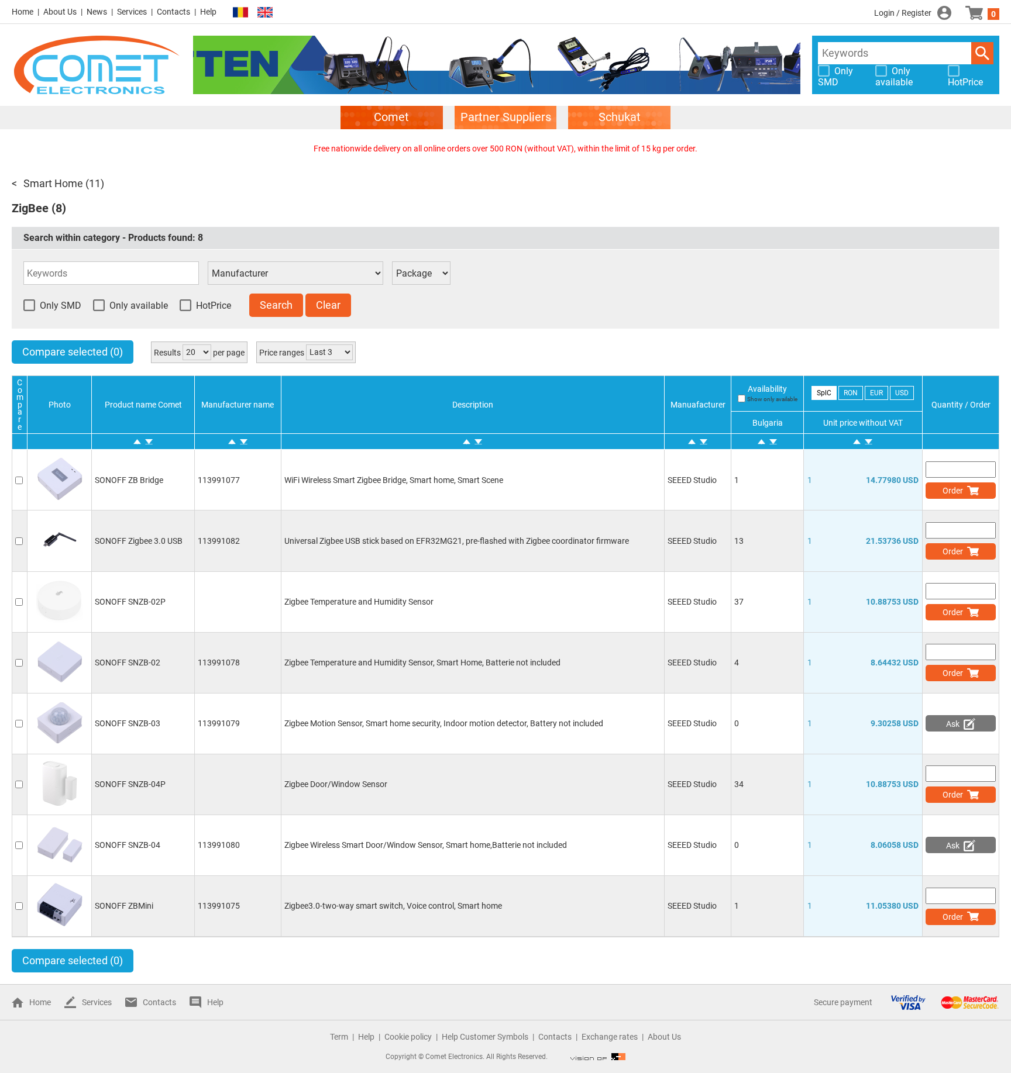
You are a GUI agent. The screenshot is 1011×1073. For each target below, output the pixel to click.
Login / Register (902, 13)
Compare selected (72, 352)
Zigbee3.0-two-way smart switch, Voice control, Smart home (393, 905)
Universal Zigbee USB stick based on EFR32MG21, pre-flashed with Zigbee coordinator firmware (456, 541)
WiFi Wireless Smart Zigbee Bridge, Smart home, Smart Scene (393, 480)
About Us (60, 11)
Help (208, 11)
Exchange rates (610, 1036)
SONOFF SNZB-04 (127, 845)
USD (902, 393)
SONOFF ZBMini (124, 905)
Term (339, 1036)
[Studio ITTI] (597, 1057)
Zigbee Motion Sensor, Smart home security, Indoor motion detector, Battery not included (443, 723)
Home (22, 11)
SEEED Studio (692, 480)
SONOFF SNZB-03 (127, 723)
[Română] (240, 13)
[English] (265, 13)
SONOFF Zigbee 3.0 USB (139, 541)
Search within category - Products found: (113, 237)
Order (953, 490)
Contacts (173, 11)
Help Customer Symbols (485, 1036)
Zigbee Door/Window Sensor (335, 784)
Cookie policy (408, 1036)
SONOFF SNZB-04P (130, 784)
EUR (876, 393)
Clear (328, 305)
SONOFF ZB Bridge (129, 480)
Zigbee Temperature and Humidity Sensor (359, 601)
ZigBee (30, 208)
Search (982, 53)
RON (851, 393)
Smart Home (53, 183)
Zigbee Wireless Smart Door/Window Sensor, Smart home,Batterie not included (425, 845)
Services (132, 11)
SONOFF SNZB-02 (127, 662)
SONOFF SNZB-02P (130, 601)
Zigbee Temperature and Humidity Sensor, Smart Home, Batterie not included (422, 662)
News (97, 11)
